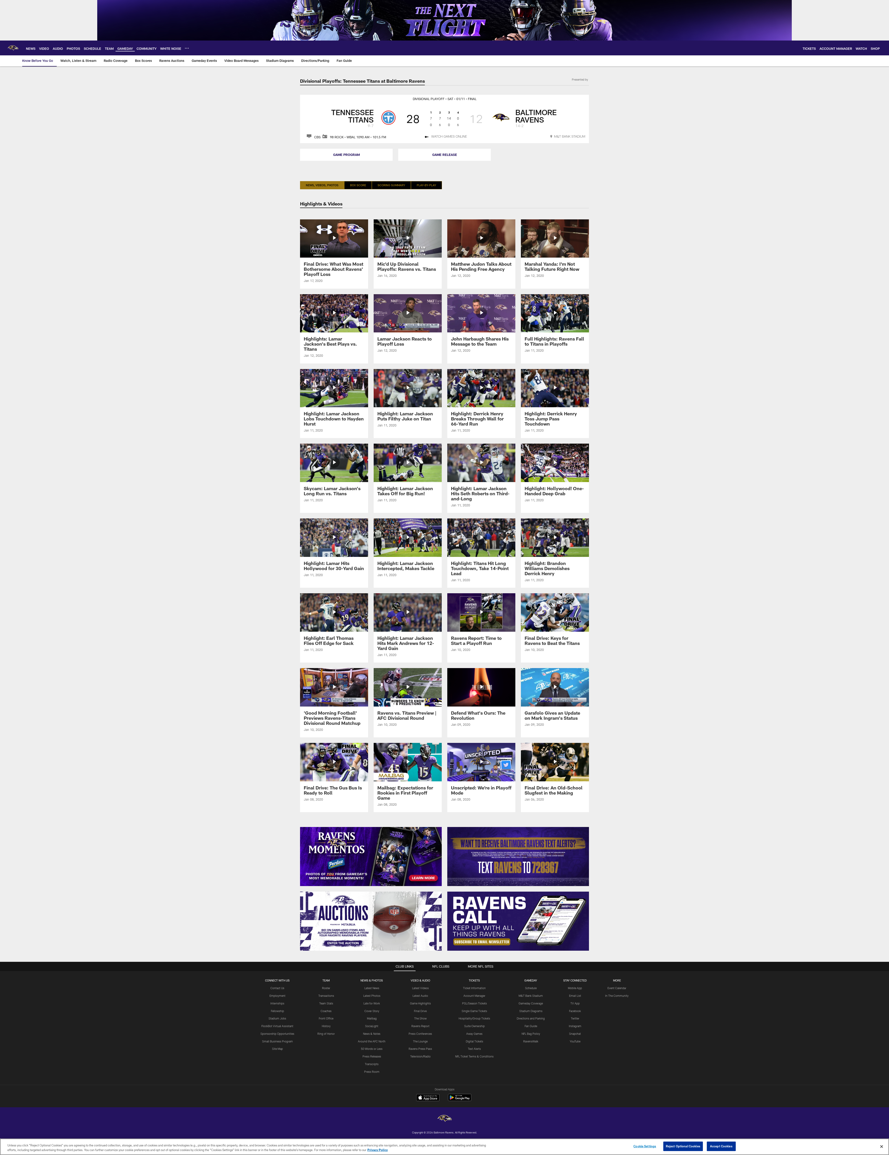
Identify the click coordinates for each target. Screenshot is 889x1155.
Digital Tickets (474, 1041)
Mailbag (372, 1018)
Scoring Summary (391, 185)
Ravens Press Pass (420, 1048)
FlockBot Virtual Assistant (277, 1026)
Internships (277, 1003)
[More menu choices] (187, 48)
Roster (326, 988)
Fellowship (277, 1011)
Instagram (575, 1026)
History (326, 1026)
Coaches (326, 1011)
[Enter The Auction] (371, 921)
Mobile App (575, 988)
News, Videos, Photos (322, 185)
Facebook (575, 1011)
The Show (420, 1018)
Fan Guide (531, 1026)
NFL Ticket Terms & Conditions (474, 1056)
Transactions (326, 995)
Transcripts (372, 1064)
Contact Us (277, 988)
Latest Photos (371, 995)
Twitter (575, 1018)
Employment (277, 995)
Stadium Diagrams (530, 1011)
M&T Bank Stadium (531, 995)
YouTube (575, 1041)
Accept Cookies (721, 1146)
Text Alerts (474, 1048)
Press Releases (372, 1056)
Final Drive (420, 1011)
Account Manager (474, 995)
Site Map (277, 1048)
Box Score (358, 185)
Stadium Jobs (277, 1018)
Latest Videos (420, 988)
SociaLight (371, 1026)
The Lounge (420, 1041)
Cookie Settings (644, 1146)
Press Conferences (420, 1033)
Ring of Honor (326, 1033)
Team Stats (326, 1003)
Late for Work (371, 1003)
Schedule (531, 988)
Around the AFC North (371, 1041)
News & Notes (371, 1033)
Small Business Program (277, 1041)
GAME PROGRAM (346, 155)
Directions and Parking (531, 1018)
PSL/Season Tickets (474, 1003)
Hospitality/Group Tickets (474, 1018)
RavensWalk (530, 1041)
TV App (575, 1003)
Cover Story (371, 1011)
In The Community (617, 995)
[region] (444, 1147)
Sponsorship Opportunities (277, 1033)
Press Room (371, 1071)
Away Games (474, 1033)
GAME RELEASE (444, 155)
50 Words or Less (371, 1048)
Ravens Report (420, 1026)
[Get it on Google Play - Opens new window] (459, 1099)
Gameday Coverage (531, 1003)
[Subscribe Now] (518, 921)
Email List (575, 995)
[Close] (881, 1146)
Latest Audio (420, 995)
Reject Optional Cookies (683, 1146)
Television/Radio (420, 1056)
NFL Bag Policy (531, 1033)
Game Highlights (420, 1003)
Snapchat (575, 1033)
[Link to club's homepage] (13, 48)
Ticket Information (474, 988)
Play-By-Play (426, 185)
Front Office (326, 1018)
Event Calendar (616, 988)
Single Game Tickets (474, 1011)
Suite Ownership (474, 1026)
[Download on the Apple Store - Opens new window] (428, 1098)
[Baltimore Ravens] (444, 1119)
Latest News (371, 988)
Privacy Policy (377, 1150)
